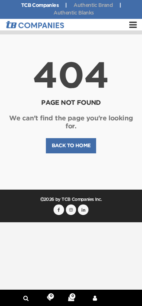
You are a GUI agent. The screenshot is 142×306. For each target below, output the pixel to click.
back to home (71, 146)
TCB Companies (40, 5)
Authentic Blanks (74, 13)
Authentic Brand (93, 5)
